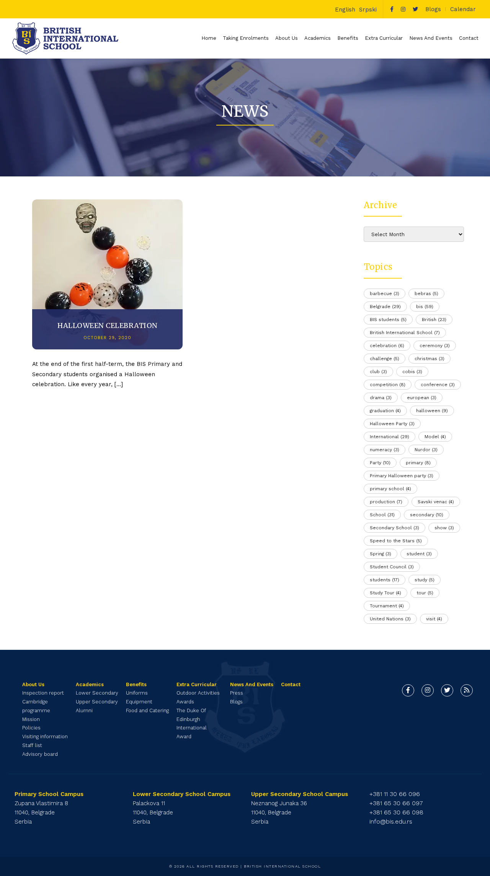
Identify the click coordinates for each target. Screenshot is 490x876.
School (382, 514)
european (421, 397)
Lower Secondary (97, 693)
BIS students (388, 319)
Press (236, 693)
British (434, 319)
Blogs (433, 9)
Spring (380, 553)
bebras (426, 293)
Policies (31, 728)
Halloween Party (392, 423)
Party (380, 462)
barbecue (384, 293)
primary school (390, 488)
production (386, 501)
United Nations (390, 619)
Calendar (463, 9)
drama (381, 397)
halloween (432, 410)
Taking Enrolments (246, 38)
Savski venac (436, 501)
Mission (31, 719)
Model (435, 436)
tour (424, 592)
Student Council (392, 566)
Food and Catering (147, 710)
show (444, 527)
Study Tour (385, 592)
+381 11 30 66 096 (394, 794)
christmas (429, 358)
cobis (412, 371)
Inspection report (43, 693)
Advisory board (40, 754)
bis (424, 306)
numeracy (384, 449)
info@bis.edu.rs (390, 821)
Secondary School (394, 527)
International (389, 436)
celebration (387, 345)
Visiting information (45, 736)
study (424, 579)
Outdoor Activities (198, 693)
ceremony (435, 345)
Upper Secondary (97, 702)
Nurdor (426, 449)
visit (434, 619)
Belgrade (385, 306)
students (384, 579)
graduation (385, 410)
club (378, 371)
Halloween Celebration (107, 325)
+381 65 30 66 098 (396, 812)
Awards (185, 702)
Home (208, 38)
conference (438, 384)
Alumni (84, 710)
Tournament (387, 605)
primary (418, 462)
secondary (426, 514)
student (419, 553)
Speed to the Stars (396, 540)
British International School (405, 332)
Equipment (139, 702)
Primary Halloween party (401, 475)
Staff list (32, 745)
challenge (384, 358)
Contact (469, 38)
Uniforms (137, 693)
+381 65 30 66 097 (396, 803)
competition (387, 384)
